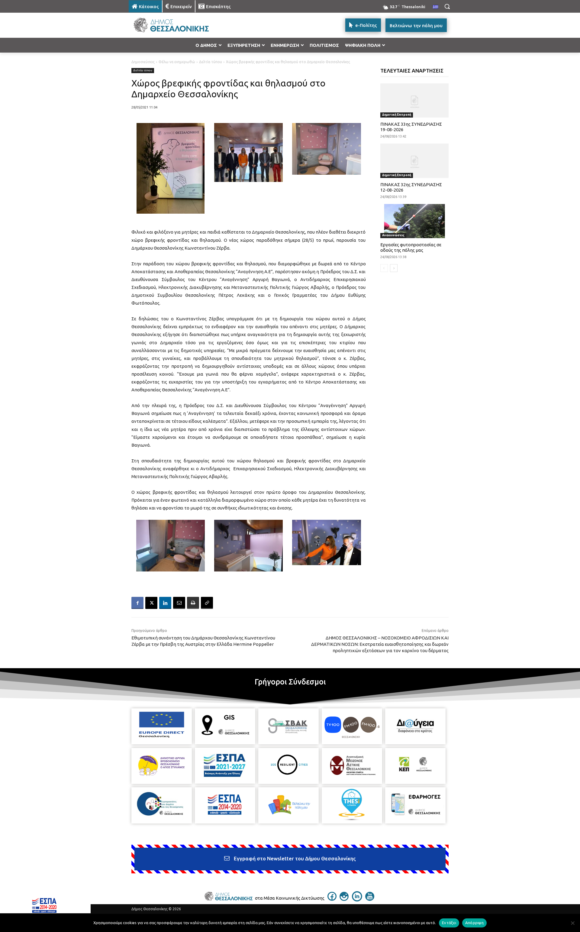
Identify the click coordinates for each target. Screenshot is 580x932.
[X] (151, 603)
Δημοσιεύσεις (143, 62)
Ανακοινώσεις (393, 235)
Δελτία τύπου (210, 62)
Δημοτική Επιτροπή (396, 114)
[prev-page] (384, 268)
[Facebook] (137, 603)
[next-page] (394, 268)
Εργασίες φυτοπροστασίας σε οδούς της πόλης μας (410, 247)
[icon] (332, 899)
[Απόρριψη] (572, 923)
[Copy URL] (207, 603)
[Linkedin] (165, 603)
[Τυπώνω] (193, 603)
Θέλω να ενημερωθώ (177, 62)
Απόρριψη (474, 923)
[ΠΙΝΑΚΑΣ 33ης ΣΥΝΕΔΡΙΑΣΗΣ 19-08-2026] (414, 100)
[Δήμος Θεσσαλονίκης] (177, 25)
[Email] (179, 603)
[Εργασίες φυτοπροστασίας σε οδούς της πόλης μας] (414, 221)
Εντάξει (449, 923)
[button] (447, 6)
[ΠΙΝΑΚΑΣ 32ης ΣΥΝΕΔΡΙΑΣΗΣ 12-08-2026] (414, 161)
